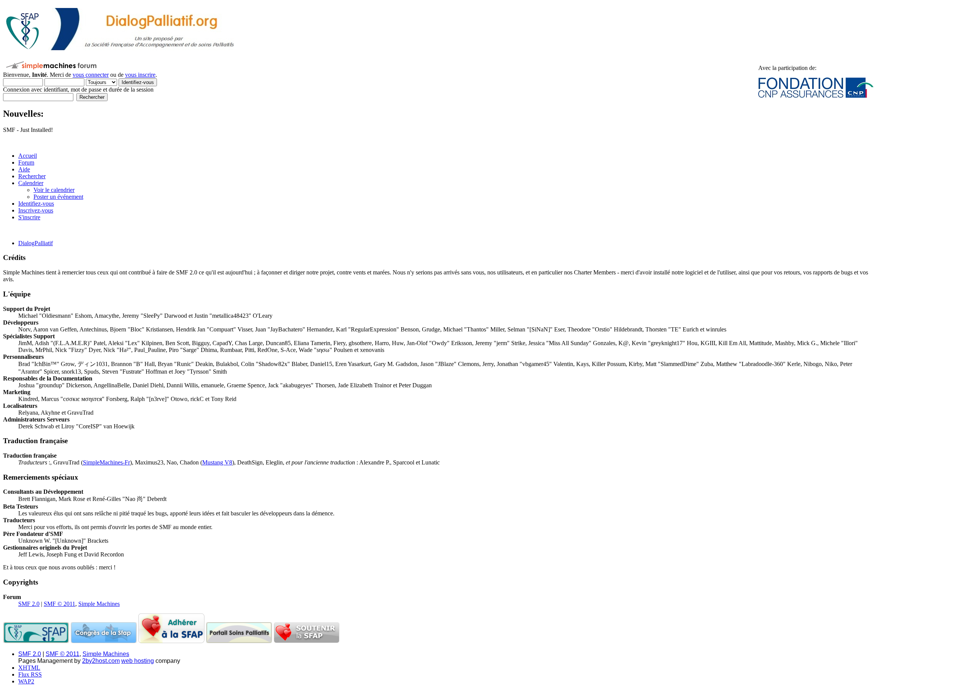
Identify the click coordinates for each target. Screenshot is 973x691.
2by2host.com (101, 661)
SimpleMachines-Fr (106, 462)
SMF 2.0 (29, 604)
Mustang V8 (217, 462)
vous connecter (91, 74)
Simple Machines (99, 604)
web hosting (137, 661)
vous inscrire (140, 74)
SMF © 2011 (59, 604)
